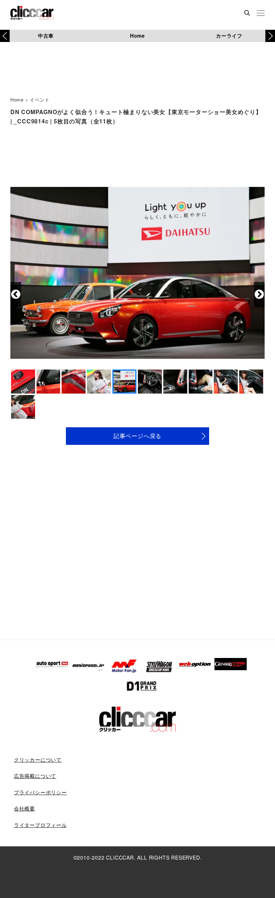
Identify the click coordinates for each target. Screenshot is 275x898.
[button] (270, 36)
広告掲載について (35, 775)
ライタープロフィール (40, 824)
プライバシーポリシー (40, 792)
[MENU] (261, 13)
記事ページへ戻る (137, 436)
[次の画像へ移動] (259, 294)
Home (137, 35)
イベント (39, 99)
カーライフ (229, 35)
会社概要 (24, 808)
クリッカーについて (38, 759)
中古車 (46, 35)
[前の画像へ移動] (15, 294)
